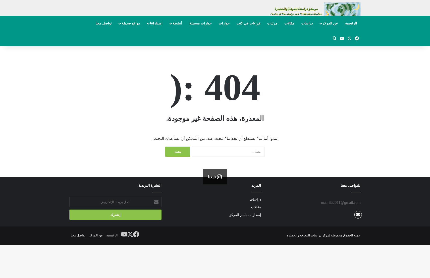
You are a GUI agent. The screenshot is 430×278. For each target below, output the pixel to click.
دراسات (307, 23)
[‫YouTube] (124, 234)
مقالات (289, 23)
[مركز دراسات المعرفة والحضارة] (315, 11)
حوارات (224, 23)
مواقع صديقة (130, 23)
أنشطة (177, 23)
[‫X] (130, 234)
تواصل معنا (104, 23)
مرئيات (272, 23)
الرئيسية (351, 23)
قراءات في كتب (248, 23)
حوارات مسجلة (200, 23)
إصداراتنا (156, 23)
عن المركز (330, 23)
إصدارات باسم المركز (245, 215)
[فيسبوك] (136, 234)
